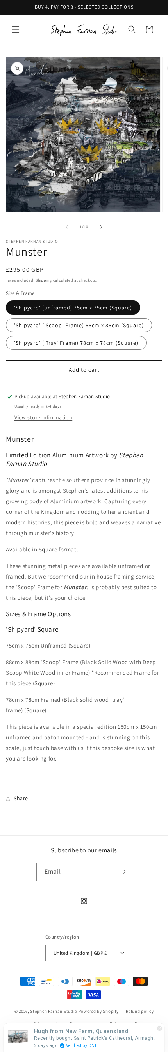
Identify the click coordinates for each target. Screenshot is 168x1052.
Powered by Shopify (99, 1011)
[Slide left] (66, 226)
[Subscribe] (123, 872)
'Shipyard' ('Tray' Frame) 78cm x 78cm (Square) (76, 342)
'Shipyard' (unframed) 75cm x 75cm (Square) (73, 307)
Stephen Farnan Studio (54, 1011)
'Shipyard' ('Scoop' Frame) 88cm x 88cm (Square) (79, 325)
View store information (43, 417)
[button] (15, 29)
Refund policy (140, 1011)
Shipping (44, 280)
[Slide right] (101, 226)
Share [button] (21, 798)
